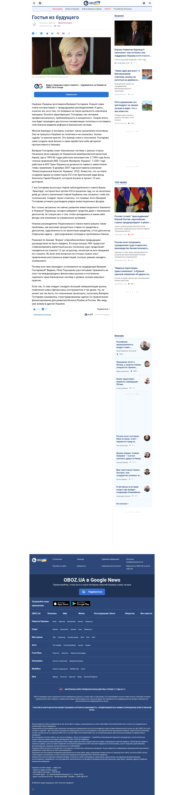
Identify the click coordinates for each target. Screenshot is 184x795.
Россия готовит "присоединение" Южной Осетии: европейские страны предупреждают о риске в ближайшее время (133, 219)
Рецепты (56, 653)
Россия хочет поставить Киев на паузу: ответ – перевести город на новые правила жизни (127, 439)
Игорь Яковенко (122, 388)
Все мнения (121, 504)
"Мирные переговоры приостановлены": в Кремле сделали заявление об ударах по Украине (132, 271)
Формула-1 (88, 629)
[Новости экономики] (89, 315)
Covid (83, 669)
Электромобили (69, 645)
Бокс (80, 629)
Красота (72, 677)
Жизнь (81, 613)
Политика (52, 613)
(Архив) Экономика (65, 23)
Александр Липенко (123, 496)
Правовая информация (110, 559)
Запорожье (71, 621)
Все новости (146, 613)
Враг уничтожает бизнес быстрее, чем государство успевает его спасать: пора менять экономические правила (128, 473)
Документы (81, 566)
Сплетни (63, 677)
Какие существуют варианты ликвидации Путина (127, 382)
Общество (130, 613)
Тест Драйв (57, 645)
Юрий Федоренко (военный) (126, 351)
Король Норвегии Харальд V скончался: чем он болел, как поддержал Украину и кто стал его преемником (133, 52)
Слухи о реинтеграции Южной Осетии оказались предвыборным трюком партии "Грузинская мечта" (132, 228)
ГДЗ (54, 637)
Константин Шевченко (47, 23)
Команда (80, 559)
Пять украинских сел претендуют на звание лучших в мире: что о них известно (126, 107)
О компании (57, 559)
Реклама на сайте (59, 566)
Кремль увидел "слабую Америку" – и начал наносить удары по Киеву (128, 456)
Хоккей (73, 629)
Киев (54, 621)
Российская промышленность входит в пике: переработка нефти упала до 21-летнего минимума (126, 345)
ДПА (82, 637)
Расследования (101, 613)
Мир (65, 613)
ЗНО (87, 637)
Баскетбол (64, 629)
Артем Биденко (121, 479)
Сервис (88, 645)
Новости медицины (60, 669)
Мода (79, 677)
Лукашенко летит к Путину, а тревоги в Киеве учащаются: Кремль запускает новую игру (128, 365)
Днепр (80, 621)
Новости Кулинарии (78, 653)
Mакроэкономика (76, 661)
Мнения (119, 335)
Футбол (55, 629)
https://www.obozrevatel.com (114, 724)
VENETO (107, 9)
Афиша (55, 677)
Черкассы (89, 621)
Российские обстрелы (123, 9)
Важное (119, 15)
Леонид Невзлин (122, 462)
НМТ (93, 637)
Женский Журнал (90, 677)
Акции (80, 645)
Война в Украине (72, 9)
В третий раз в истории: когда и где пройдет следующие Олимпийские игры (128, 490)
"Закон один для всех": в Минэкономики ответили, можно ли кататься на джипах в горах (127, 75)
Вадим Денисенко (122, 371)
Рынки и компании (60, 661)
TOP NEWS (121, 182)
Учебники (61, 637)
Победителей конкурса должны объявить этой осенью (124, 117)
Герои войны (57, 9)
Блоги (112, 613)
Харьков (62, 621)
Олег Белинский (122, 445)
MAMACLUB (74, 669)
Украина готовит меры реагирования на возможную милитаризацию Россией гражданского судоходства (131, 254)
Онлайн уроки (73, 637)
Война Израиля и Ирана (92, 9)
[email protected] (61, 776)
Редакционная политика (42, 314)
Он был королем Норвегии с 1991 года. (131, 60)
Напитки (65, 653)
